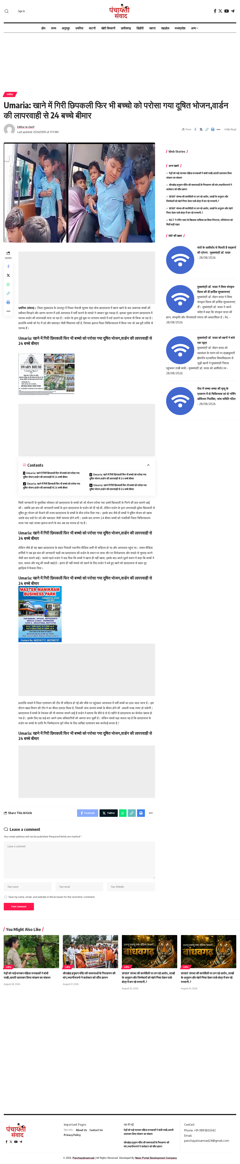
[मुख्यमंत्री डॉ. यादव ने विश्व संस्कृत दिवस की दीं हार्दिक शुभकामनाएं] (180, 299)
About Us (81, 1130)
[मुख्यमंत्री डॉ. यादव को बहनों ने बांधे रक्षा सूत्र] (180, 350)
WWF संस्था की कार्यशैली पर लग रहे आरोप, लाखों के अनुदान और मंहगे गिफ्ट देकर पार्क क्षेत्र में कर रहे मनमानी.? (207, 977)
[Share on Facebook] (195, 129)
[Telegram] (232, 11)
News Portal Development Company (156, 1158)
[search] (6, 11)
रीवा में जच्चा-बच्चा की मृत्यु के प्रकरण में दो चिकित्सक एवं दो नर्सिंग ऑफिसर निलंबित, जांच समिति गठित (216, 393)
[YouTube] (226, 11)
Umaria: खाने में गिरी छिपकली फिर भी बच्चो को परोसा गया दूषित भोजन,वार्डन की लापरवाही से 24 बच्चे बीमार (51, 474)
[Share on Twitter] (201, 129)
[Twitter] (220, 11)
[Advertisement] (120, 60)
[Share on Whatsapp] (8, 284)
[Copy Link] (206, 129)
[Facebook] (215, 11)
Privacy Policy (72, 1135)
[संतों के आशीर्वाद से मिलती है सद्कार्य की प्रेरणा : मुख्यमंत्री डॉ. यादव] (180, 259)
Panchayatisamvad (83, 1158)
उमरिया (10, 94)
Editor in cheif (25, 127)
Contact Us (96, 1130)
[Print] (212, 129)
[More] (218, 129)
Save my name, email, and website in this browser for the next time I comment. (51, 896)
